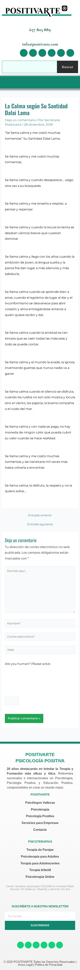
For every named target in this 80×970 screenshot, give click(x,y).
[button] (39, 82)
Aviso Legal (25, 964)
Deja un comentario (20, 120)
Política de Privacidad (48, 964)
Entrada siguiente (40, 524)
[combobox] (29, 67)
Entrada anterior (40, 515)
